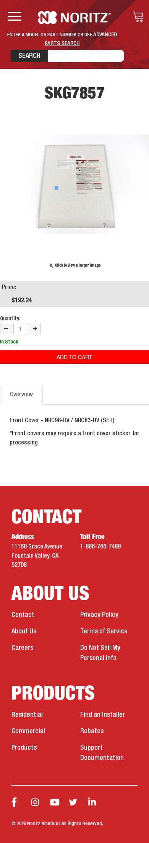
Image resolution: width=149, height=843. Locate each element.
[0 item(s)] (136, 16)
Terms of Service (104, 631)
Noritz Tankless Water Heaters (75, 17)
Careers (22, 648)
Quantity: (10, 318)
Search (29, 56)
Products (24, 748)
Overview (21, 394)
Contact (22, 615)
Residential (27, 715)
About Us (23, 631)
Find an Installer (102, 715)
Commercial (28, 731)
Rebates (92, 731)
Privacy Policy (99, 615)
